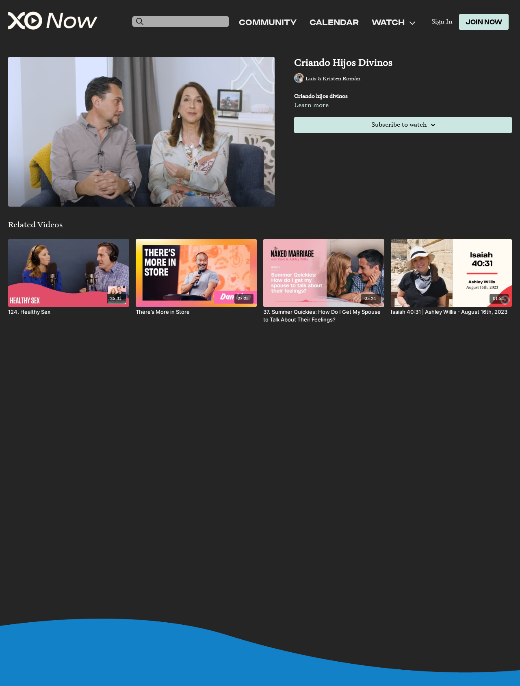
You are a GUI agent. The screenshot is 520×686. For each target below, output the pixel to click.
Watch (389, 22)
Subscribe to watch (399, 125)
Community (268, 22)
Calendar (334, 22)
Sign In (442, 22)
